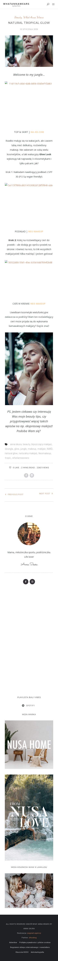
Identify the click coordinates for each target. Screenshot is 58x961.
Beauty (18, 17)
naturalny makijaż (28, 453)
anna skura (16, 444)
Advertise (13, 942)
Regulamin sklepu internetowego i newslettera (30, 947)
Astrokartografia (37, 952)
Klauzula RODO (22, 952)
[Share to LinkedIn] (32, 475)
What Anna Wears (33, 17)
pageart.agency (34, 933)
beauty (26, 444)
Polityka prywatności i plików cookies (35, 942)
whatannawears (20, 458)
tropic (8, 458)
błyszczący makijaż (41, 444)
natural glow (11, 453)
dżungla (9, 449)
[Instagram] (32, 581)
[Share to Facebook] (26, 475)
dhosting (33, 938)
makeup (32, 449)
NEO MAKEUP (35, 231)
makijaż (42, 449)
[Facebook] (25, 581)
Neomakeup (45, 453)
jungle (23, 449)
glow (16, 449)
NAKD (50, 449)
